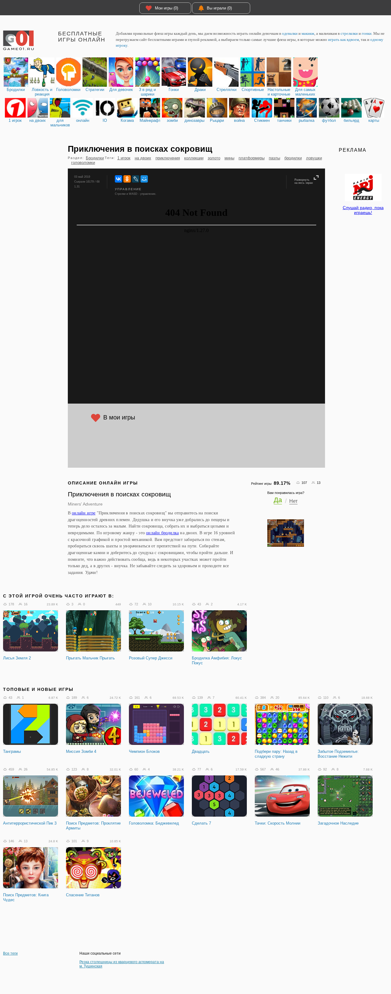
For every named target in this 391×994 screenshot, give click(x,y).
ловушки (314, 158)
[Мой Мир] (144, 179)
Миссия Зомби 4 (81, 751)
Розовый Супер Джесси (150, 658)
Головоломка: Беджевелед (154, 823)
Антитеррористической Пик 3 (30, 823)
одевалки (290, 33)
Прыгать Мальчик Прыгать (90, 658)
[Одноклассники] (127, 179)
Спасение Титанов (83, 895)
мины (229, 158)
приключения (167, 158)
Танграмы (12, 751)
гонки (366, 33)
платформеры (252, 158)
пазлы (274, 158)
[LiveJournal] (135, 179)
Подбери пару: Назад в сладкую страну (276, 754)
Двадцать (201, 751)
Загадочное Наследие (338, 823)
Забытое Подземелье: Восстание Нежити (338, 754)
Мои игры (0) (166, 8)
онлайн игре (83, 512)
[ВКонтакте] (118, 179)
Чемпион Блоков (144, 751)
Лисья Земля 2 (17, 658)
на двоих (143, 158)
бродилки (293, 158)
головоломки (83, 162)
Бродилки (95, 158)
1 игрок (123, 158)
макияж (307, 33)
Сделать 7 (201, 823)
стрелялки (349, 33)
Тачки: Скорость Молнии (277, 823)
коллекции (193, 158)
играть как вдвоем (343, 39)
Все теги (10, 953)
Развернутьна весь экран (303, 181)
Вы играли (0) (219, 8)
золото (214, 158)
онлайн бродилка (162, 532)
